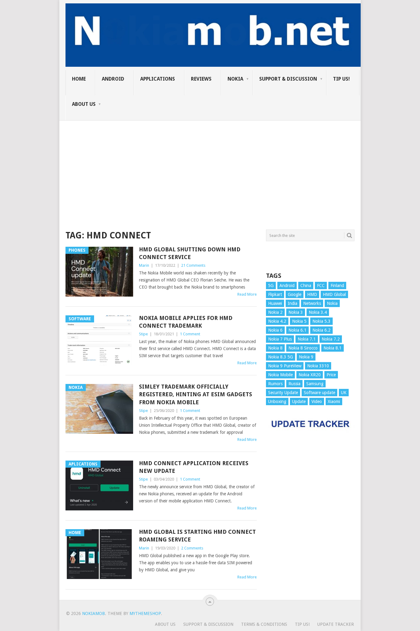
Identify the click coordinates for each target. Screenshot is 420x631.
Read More (247, 294)
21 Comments (193, 265)
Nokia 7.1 (307, 339)
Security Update (283, 392)
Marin (144, 265)
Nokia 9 (306, 356)
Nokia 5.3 (321, 321)
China (305, 285)
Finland (337, 285)
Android (113, 79)
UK (344, 392)
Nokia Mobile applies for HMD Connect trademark (185, 322)
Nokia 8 (275, 347)
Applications (157, 79)
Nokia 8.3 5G (280, 356)
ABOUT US (84, 104)
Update (299, 401)
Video (316, 401)
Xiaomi (334, 401)
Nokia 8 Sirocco (303, 347)
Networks (312, 303)
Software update (319, 392)
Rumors (275, 383)
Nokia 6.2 (321, 330)
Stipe (143, 334)
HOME (79, 79)
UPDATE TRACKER (335, 624)
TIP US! (341, 79)
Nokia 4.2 (277, 321)
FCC (321, 285)
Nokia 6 (275, 330)
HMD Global (334, 294)
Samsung (314, 383)
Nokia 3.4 (318, 312)
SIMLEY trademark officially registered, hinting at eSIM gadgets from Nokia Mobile (195, 394)
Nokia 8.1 (332, 347)
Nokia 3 (295, 312)
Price (331, 374)
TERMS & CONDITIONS (264, 624)
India (292, 303)
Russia (294, 383)
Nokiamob (93, 613)
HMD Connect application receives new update (193, 467)
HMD (312, 294)
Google (294, 294)
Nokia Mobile (280, 374)
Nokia (235, 79)
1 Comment (190, 334)
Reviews (201, 79)
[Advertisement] (210, 164)
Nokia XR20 (310, 374)
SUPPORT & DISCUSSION (288, 79)
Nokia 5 (299, 321)
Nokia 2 (275, 312)
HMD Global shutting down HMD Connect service (189, 253)
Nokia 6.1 (297, 330)
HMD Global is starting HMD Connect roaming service (197, 536)
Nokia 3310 (318, 365)
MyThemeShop (145, 613)
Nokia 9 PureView (284, 365)
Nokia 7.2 (331, 339)
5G (271, 285)
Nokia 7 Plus (280, 339)
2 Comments (192, 548)
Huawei (275, 303)
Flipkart (275, 294)
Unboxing (277, 401)
